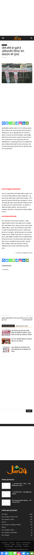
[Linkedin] (23, 123)
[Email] (27, 123)
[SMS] (13, 123)
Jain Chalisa (25, 544)
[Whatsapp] (10, 123)
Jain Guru (18, 542)
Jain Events (11, 542)
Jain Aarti (19, 544)
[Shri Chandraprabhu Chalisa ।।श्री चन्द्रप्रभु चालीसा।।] (6, 503)
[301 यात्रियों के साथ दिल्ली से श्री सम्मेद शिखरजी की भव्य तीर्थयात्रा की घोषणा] (6, 349)
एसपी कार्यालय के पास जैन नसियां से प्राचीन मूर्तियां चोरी (24, 319)
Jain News (8, 42)
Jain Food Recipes (26, 542)
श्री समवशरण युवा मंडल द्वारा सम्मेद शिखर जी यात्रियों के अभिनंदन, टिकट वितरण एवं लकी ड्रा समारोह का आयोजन (21, 332)
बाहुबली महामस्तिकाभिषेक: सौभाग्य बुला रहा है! (9, 319)
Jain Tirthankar (18, 546)
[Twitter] (6, 123)
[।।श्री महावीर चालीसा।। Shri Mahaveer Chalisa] (6, 494)
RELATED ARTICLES (8, 326)
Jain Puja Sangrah (9, 546)
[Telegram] (17, 123)
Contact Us (26, 546)
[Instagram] (20, 123)
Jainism (13, 544)
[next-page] (6, 356)
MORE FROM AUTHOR (22, 326)
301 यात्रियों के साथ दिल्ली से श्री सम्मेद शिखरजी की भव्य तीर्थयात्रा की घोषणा (21, 349)
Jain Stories (7, 544)
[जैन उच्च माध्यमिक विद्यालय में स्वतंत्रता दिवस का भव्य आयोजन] (6, 341)
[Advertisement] (17, 18)
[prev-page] (3, 356)
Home (3, 42)
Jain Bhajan (4, 542)
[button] (3, 38)
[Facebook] (3, 123)
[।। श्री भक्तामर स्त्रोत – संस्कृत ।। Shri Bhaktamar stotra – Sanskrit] (6, 486)
